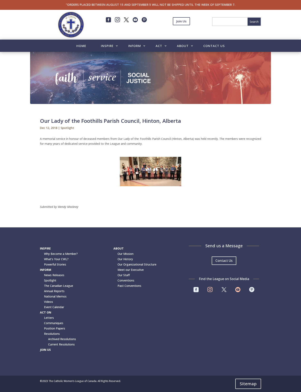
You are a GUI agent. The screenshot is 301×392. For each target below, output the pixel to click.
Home (81, 46)
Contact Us (214, 46)
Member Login (181, 31)
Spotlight (67, 128)
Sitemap (248, 383)
